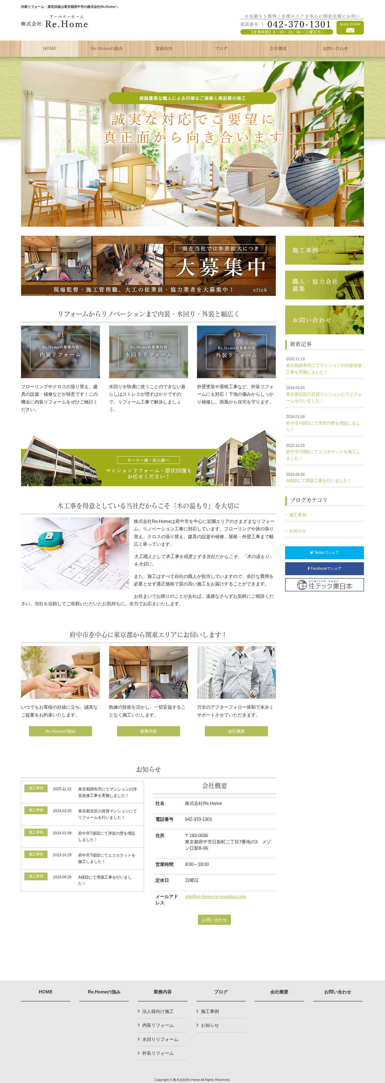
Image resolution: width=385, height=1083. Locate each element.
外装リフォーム (158, 1053)
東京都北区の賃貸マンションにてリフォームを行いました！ (324, 394)
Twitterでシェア (326, 553)
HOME (46, 991)
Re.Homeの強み (60, 731)
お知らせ (297, 530)
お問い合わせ (214, 919)
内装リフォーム (158, 1025)
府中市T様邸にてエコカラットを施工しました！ (323, 452)
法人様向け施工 (158, 1011)
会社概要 (236, 731)
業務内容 (148, 731)
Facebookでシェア (325, 568)
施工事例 (297, 514)
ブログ (221, 991)
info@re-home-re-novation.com (215, 896)
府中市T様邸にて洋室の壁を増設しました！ (323, 423)
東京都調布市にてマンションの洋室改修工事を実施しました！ (324, 365)
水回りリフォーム (160, 1039)
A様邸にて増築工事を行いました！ (319, 477)
